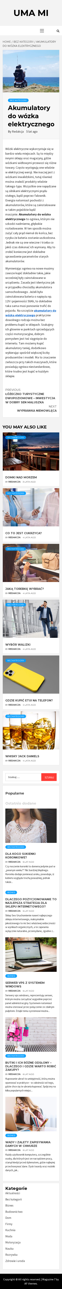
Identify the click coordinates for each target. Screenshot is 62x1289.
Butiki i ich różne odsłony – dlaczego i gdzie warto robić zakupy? (30, 1066)
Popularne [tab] (14, 793)
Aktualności (12, 1193)
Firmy (8, 1224)
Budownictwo (14, 1212)
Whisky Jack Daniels (22, 756)
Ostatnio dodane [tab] (20, 803)
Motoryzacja (12, 1242)
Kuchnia (10, 1230)
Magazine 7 (48, 1279)
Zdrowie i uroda (15, 1261)
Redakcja (18, 131)
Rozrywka (11, 1255)
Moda (8, 1236)
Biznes (11, 892)
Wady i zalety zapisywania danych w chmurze (27, 1144)
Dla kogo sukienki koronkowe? (20, 855)
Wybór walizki (17, 644)
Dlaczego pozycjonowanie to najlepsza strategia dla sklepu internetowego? (31, 903)
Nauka (9, 1249)
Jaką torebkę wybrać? (24, 589)
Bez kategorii (18, 100)
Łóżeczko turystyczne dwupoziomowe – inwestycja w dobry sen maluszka (30, 396)
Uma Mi (31, 13)
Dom (8, 1218)
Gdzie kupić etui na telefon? (29, 700)
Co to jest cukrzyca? (23, 533)
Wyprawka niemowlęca (37, 408)
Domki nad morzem (21, 477)
